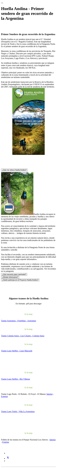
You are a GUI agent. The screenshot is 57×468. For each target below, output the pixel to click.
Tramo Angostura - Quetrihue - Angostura (18, 321)
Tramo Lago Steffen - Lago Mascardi (16, 351)
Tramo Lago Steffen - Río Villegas (15, 379)
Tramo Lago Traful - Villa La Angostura (18, 411)
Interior (50, 394)
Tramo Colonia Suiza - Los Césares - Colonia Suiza (22, 336)
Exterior (4, 396)
